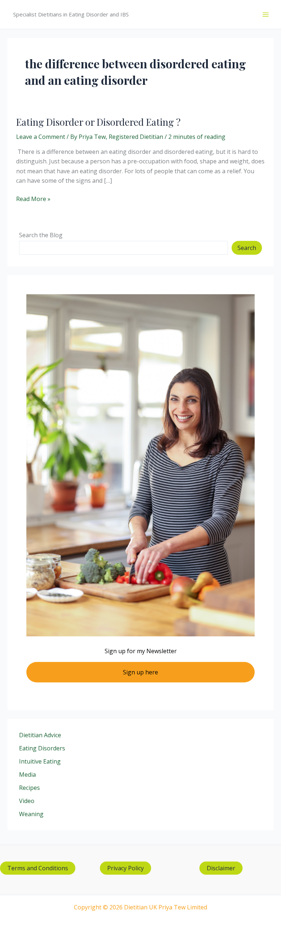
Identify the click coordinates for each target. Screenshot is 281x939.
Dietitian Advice (40, 735)
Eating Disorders (42, 748)
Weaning (31, 814)
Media (27, 774)
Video (26, 801)
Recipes (29, 788)
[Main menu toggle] (266, 15)
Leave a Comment (40, 137)
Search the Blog (41, 235)
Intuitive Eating (40, 761)
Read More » (33, 199)
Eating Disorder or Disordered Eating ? (98, 122)
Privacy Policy (125, 868)
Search (246, 248)
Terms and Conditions (37, 868)
